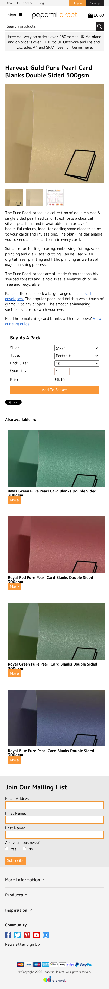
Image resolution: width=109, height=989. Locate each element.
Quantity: (19, 370)
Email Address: (18, 798)
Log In (78, 3)
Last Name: (15, 828)
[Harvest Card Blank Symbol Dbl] (54, 134)
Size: (14, 347)
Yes (13, 849)
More (14, 500)
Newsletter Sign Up (22, 944)
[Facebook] (9, 935)
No (30, 849)
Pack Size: (19, 363)
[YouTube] (37, 935)
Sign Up (95, 3)
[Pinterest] (28, 935)
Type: (15, 355)
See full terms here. (75, 47)
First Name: (15, 813)
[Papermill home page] (54, 15)
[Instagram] (46, 935)
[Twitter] (18, 935)
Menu (13, 15)
